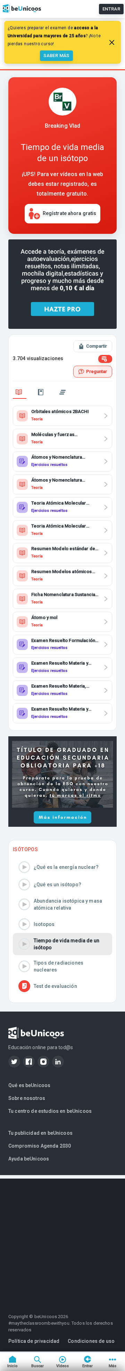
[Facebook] (29, 1062)
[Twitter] (14, 1062)
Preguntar (96, 371)
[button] (62, 867)
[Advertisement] (62, 1241)
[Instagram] (43, 1062)
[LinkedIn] (58, 1062)
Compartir (96, 346)
